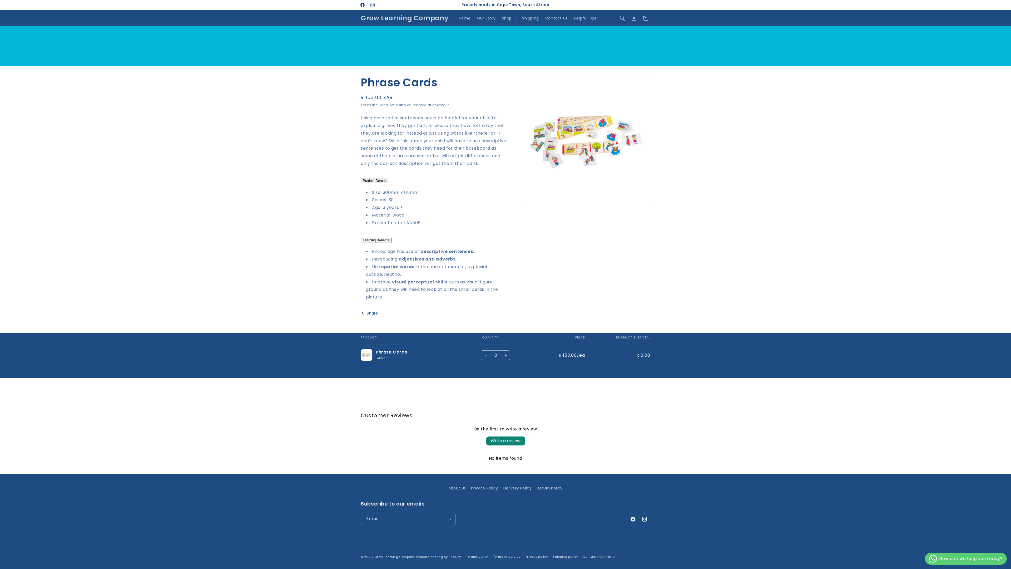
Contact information (599, 557)
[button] (509, 18)
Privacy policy (537, 557)
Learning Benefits (376, 240)
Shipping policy (565, 557)
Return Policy (550, 488)
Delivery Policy (517, 488)
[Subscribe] (449, 519)
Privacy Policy (484, 488)
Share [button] (372, 313)
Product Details (374, 181)
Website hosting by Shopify (438, 557)
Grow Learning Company (395, 557)
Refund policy (477, 557)
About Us (457, 488)
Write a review (506, 441)
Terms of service (507, 557)
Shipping (398, 105)
